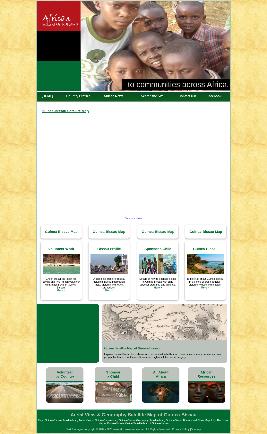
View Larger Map (133, 218)
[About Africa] (160, 401)
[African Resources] (206, 401)
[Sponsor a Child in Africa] (113, 401)
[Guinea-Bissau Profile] (205, 273)
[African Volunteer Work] (64, 401)
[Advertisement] (68, 333)
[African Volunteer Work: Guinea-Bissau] (61, 273)
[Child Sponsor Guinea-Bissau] (158, 273)
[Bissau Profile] (109, 273)
